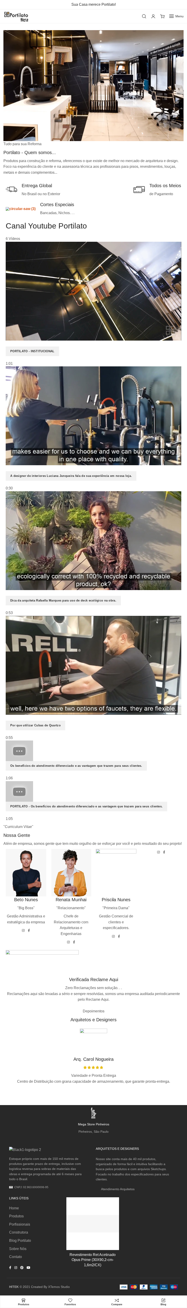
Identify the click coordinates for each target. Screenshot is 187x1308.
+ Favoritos (111, 1205)
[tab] (93, 304)
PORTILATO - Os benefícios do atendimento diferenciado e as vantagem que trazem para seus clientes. (86, 806)
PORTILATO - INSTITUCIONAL (32, 351)
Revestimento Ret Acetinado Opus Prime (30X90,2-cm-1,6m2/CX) (93, 1260)
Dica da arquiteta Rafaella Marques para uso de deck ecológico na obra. (63, 600)
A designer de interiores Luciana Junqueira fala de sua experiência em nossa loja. (71, 476)
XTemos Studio (59, 1287)
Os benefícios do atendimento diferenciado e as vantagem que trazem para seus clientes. (76, 765)
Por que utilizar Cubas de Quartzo (35, 725)
